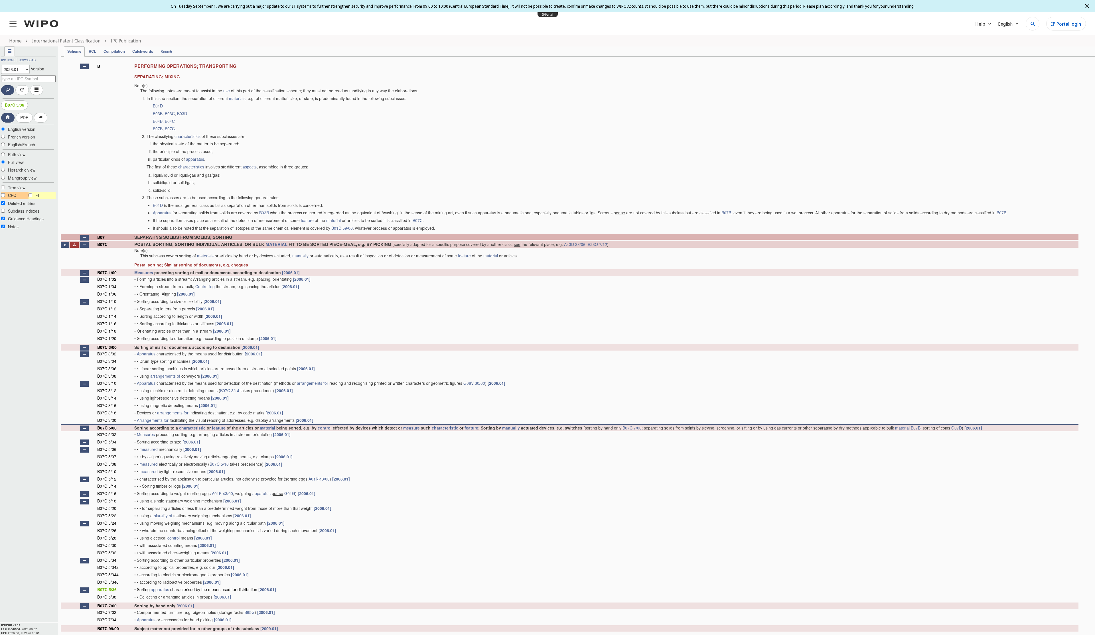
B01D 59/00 (342, 228)
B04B (158, 121)
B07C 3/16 (106, 405)
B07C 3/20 (106, 420)
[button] (84, 66)
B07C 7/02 (106, 612)
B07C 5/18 (106, 501)
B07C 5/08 (106, 464)
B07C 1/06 (106, 294)
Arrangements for (153, 420)
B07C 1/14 (106, 316)
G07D (956, 428)
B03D (182, 113)
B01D (158, 106)
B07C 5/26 (106, 530)
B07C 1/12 (106, 309)
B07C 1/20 (106, 338)
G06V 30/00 (474, 383)
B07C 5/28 (106, 538)
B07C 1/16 (106, 323)
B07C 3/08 (106, 376)
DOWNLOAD (27, 60)
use (226, 90)
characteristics (187, 136)
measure (411, 428)
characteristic (192, 428)
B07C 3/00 (107, 347)
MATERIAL (276, 244)
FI (37, 195)
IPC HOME (8, 60)
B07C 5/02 (106, 434)
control (325, 428)
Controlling (205, 286)
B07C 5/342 (108, 567)
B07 (101, 237)
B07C (170, 128)
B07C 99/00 (108, 628)
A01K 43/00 (319, 479)
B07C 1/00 (107, 272)
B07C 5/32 (106, 552)
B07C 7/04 (106, 619)
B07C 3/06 (106, 368)
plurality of (163, 515)
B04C (170, 121)
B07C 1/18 (106, 331)
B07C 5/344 (108, 574)
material (333, 220)
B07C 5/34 (106, 560)
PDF (24, 117)
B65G (249, 612)
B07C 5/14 (106, 486)
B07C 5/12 (106, 479)
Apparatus (162, 212)
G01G (289, 493)
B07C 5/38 (106, 597)
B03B (158, 113)
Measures (143, 272)
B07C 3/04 (106, 361)
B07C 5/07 (106, 456)
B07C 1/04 (106, 286)
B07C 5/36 (14, 105)
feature (307, 220)
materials (237, 98)
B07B (158, 128)
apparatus (195, 159)
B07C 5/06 (106, 449)
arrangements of (165, 376)
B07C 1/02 (106, 279)
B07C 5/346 (108, 582)
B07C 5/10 (219, 464)
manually (300, 256)
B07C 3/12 (106, 390)
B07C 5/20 (106, 508)
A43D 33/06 (574, 244)
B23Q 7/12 (597, 244)
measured (148, 449)
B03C (170, 113)
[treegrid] (569, 346)
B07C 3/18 (106, 413)
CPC (12, 195)
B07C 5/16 (106, 493)
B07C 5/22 (106, 515)
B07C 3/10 (106, 383)
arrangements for (312, 383)
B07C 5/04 (106, 442)
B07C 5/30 (106, 545)
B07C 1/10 (106, 301)
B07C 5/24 (106, 523)
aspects (250, 167)
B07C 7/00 (632, 428)
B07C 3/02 (106, 354)
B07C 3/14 (229, 390)
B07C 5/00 (107, 428)
